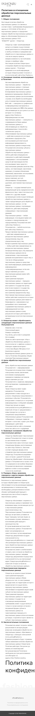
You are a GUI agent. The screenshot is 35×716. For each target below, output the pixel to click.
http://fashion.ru (27, 75)
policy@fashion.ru (25, 408)
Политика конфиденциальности (17, 703)
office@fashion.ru (18, 698)
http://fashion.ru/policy (18, 658)
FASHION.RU (22, 713)
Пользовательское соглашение (17, 705)
